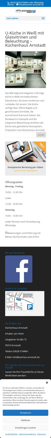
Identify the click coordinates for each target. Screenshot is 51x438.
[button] (47, 382)
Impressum (41, 434)
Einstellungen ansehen (25, 427)
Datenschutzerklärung (27, 434)
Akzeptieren (25, 412)
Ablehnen (25, 420)
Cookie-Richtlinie (11, 434)
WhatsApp (39, 2)
